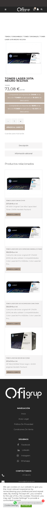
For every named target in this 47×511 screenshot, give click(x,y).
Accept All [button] (26, 505)
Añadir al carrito (14, 127)
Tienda (7, 36)
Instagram (25, 456)
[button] (14, 133)
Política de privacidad (23, 424)
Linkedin (25, 450)
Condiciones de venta (23, 429)
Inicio (23, 414)
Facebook (25, 445)
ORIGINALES (34, 36)
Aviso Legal (24, 419)
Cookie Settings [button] (11, 505)
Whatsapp (25, 461)
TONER (26, 36)
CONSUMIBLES (17, 36)
